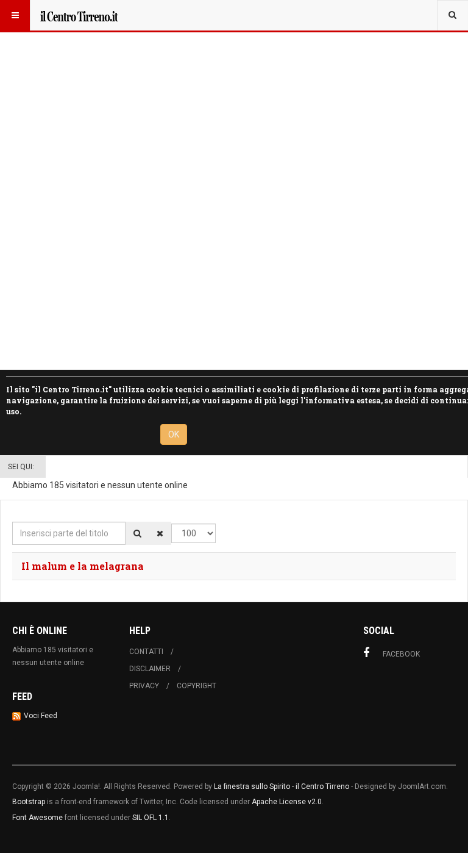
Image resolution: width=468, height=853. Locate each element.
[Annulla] (160, 533)
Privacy (144, 686)
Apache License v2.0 (287, 801)
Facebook (401, 654)
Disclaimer (150, 668)
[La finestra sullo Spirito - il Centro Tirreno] (78, 15)
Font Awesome (37, 817)
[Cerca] (137, 533)
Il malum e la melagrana (82, 566)
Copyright (196, 686)
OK (173, 434)
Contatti (146, 651)
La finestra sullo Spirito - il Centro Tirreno (281, 786)
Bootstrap (28, 801)
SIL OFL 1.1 (150, 817)
